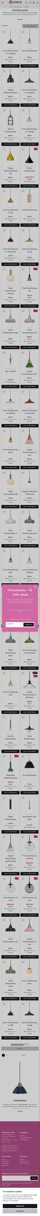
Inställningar (20, 1211)
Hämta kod (28, 625)
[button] (35, 587)
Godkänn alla (20, 1206)
